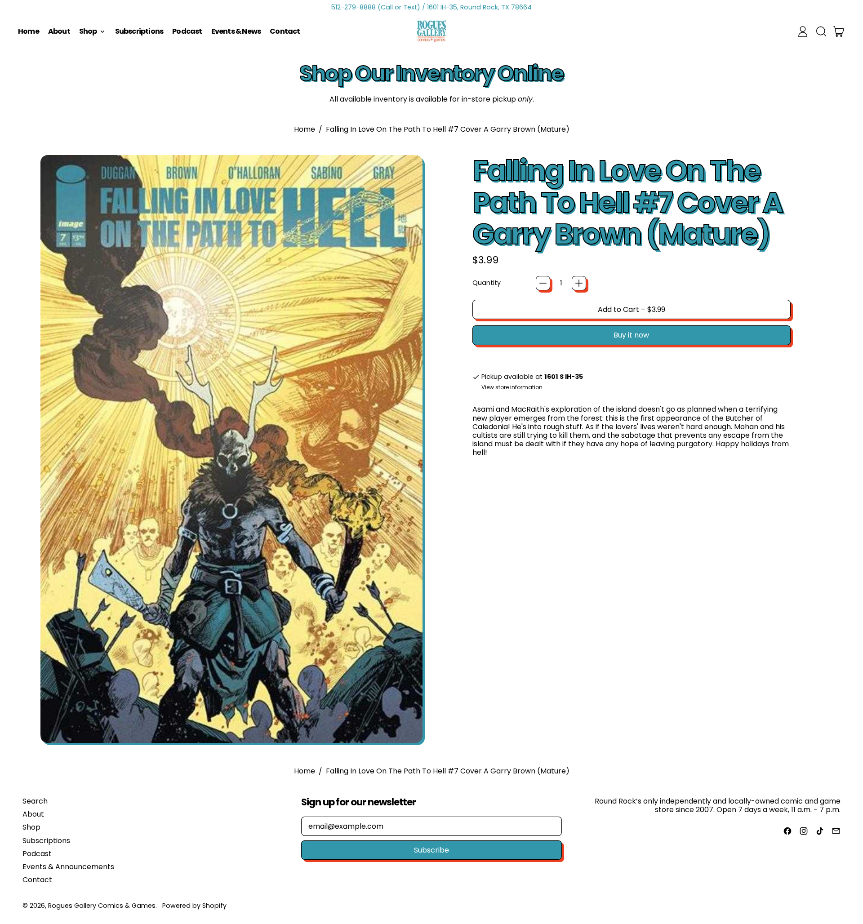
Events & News (236, 31)
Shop (31, 827)
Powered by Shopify (194, 905)
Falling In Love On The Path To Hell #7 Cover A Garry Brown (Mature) (447, 129)
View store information (512, 387)
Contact (285, 31)
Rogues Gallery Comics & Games (102, 905)
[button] (820, 31)
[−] (543, 283)
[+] (579, 283)
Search (35, 801)
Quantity (486, 283)
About (59, 31)
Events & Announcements (68, 867)
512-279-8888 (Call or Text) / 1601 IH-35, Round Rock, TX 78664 (431, 7)
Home (28, 31)
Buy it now (631, 335)
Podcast (187, 31)
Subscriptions (139, 31)
